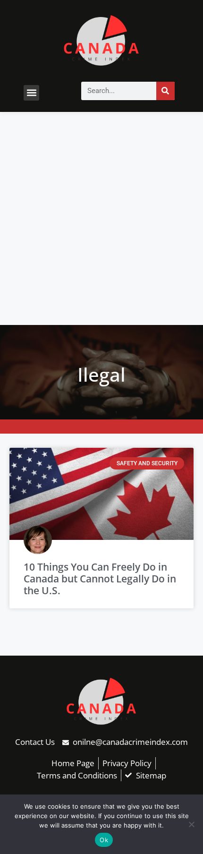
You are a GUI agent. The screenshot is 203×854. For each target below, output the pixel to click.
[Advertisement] (101, 218)
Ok (104, 840)
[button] (31, 93)
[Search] (165, 91)
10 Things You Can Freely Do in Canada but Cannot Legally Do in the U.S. (100, 578)
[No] (191, 824)
